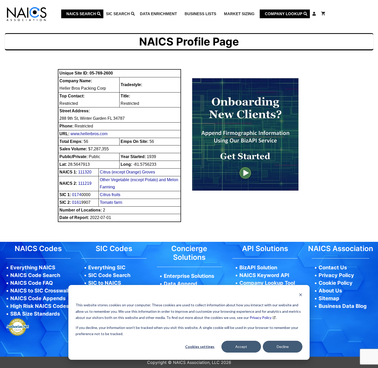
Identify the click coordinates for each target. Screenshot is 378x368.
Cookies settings (199, 346)
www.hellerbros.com (88, 134)
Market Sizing (239, 14)
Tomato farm (111, 202)
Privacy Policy (261, 317)
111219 (85, 183)
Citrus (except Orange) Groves (127, 172)
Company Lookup (284, 14)
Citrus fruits (110, 194)
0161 (76, 202)
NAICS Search (81, 14)
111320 (85, 172)
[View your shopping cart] (323, 14)
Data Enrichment (158, 14)
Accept (241, 346)
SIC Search (118, 14)
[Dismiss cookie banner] (300, 295)
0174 (76, 194)
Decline (283, 346)
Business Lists (200, 14)
